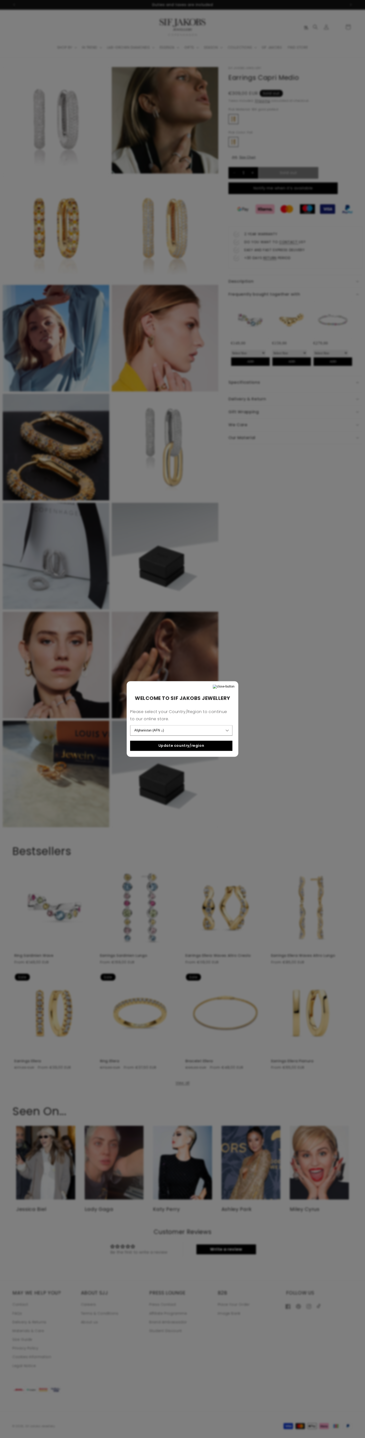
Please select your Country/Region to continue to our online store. (178, 715)
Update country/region (181, 745)
